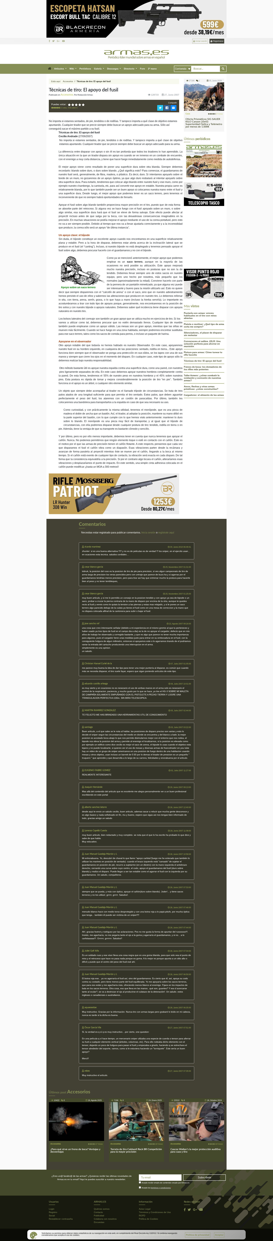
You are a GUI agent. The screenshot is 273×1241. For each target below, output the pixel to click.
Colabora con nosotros (105, 1219)
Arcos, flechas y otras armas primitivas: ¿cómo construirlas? (201, 355)
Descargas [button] (113, 68)
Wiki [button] (72, 68)
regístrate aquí (166, 532)
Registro (53, 1212)
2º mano (152, 68)
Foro (142, 68)
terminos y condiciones (161, 1188)
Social (52, 1215)
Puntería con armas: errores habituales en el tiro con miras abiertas (200, 283)
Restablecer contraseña (61, 1219)
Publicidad (99, 1215)
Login (51, 1209)
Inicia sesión (148, 532)
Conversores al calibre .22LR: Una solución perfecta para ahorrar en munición (202, 311)
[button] (49, 69)
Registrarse (218, 41)
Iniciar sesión (201, 41)
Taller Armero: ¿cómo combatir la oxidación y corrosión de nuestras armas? (202, 345)
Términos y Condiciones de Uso (155, 1212)
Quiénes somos (101, 1209)
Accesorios (68, 81)
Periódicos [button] (85, 68)
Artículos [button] (59, 68)
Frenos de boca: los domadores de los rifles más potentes (203, 335)
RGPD (142, 1215)
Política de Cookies (148, 1219)
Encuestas (99, 1222)
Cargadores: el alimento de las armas (204, 362)
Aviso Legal (144, 1209)
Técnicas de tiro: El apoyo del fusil (202, 328)
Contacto (98, 1212)
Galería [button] (98, 68)
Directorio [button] (129, 68)
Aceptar (219, 1235)
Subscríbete (204, 1177)
